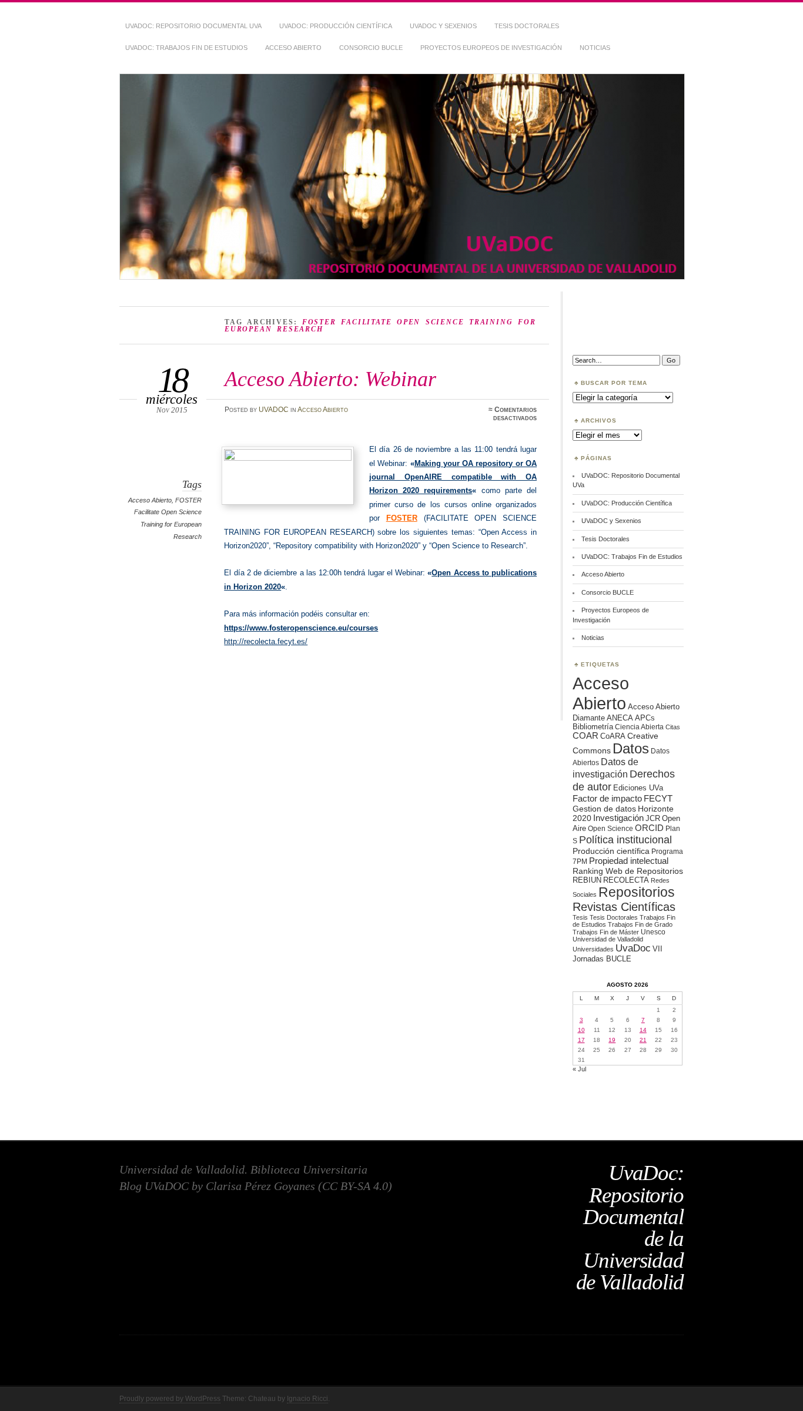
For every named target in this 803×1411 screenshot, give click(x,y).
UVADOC (274, 409)
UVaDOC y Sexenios (443, 25)
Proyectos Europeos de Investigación (491, 47)
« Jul (579, 1069)
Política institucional (625, 839)
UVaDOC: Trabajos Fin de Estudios (186, 47)
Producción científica (611, 851)
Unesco (653, 932)
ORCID (649, 828)
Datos (631, 748)
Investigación (618, 818)
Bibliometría (593, 726)
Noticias (595, 47)
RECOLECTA (626, 880)
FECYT (658, 798)
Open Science (610, 828)
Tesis (580, 917)
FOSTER (401, 518)
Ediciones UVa (638, 787)
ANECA (620, 717)
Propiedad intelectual (628, 861)
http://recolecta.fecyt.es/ (265, 641)
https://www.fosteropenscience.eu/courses (301, 628)
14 (643, 1030)
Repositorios (636, 892)
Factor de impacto (607, 798)
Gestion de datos (604, 808)
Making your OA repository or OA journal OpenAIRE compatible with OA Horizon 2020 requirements (453, 477)
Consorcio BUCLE (371, 47)
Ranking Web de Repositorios (628, 871)
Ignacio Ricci (307, 1399)
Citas (672, 726)
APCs (645, 717)
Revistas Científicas (624, 906)
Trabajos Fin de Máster (606, 932)
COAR (585, 735)
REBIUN (587, 880)
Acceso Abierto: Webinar (330, 379)
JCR (652, 818)
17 (581, 1040)
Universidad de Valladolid (608, 939)
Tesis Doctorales (526, 25)
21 (643, 1040)
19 (611, 1040)
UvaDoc (633, 948)
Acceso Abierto (293, 47)
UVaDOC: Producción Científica (335, 25)
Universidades (593, 949)
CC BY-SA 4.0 (355, 1185)
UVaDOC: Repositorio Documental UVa (193, 25)
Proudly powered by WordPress (169, 1399)
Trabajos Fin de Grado (640, 924)
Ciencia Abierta (639, 726)
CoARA (612, 736)
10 (581, 1030)
